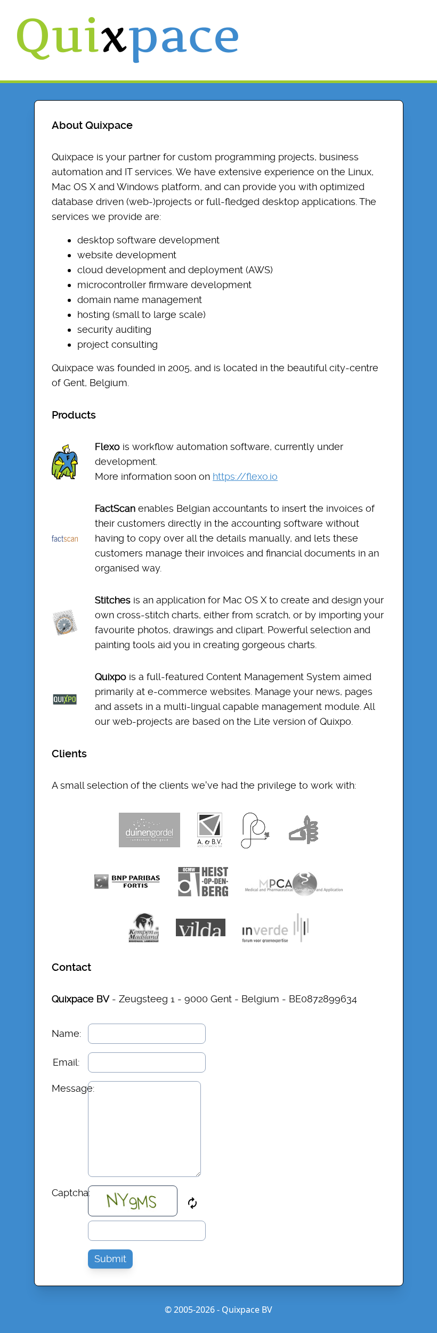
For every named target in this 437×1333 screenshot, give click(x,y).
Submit (110, 1258)
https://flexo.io (245, 476)
